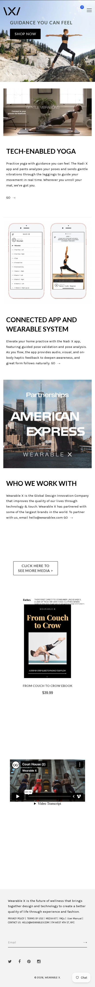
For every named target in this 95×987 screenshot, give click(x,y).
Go (8, 197)
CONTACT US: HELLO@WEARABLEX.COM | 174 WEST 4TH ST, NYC (41, 922)
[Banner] (47, 112)
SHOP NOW (25, 34)
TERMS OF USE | (35, 918)
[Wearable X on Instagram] (38, 961)
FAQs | (62, 918)
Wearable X (52, 977)
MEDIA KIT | (52, 918)
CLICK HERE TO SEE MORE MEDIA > (35, 568)
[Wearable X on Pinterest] (28, 961)
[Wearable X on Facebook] (19, 961)
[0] (79, 11)
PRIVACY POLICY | (17, 918)
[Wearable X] (11, 11)
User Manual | (75, 918)
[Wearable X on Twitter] (10, 961)
